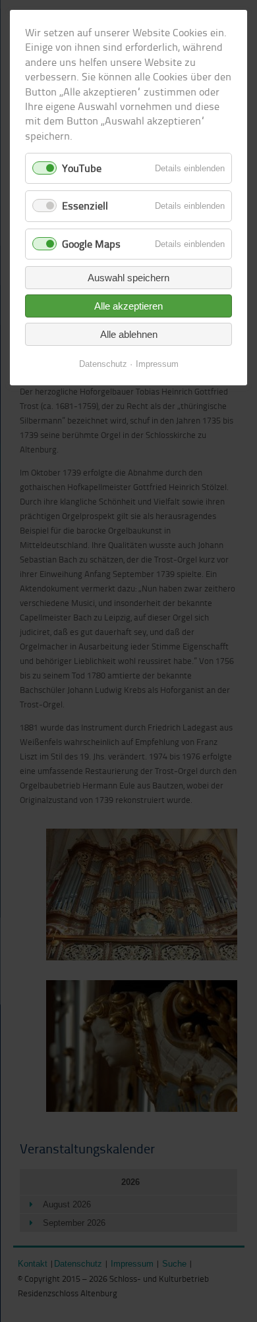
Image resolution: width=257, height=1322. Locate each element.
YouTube (81, 168)
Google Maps (91, 243)
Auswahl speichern (128, 277)
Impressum (157, 364)
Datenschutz (103, 364)
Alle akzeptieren (128, 306)
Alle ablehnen (128, 334)
